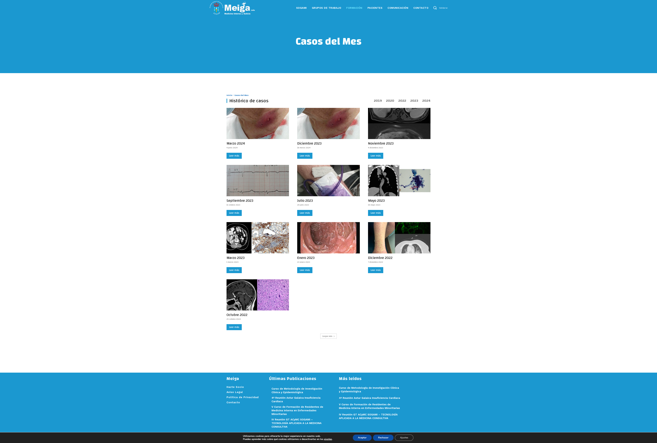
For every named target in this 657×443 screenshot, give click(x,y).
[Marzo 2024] (258, 123)
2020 (390, 100)
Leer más (234, 155)
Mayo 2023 (376, 200)
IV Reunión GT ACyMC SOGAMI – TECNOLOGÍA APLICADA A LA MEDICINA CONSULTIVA (296, 423)
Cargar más (327, 336)
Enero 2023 (305, 257)
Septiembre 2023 (240, 200)
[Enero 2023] (328, 237)
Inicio (229, 95)
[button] (434, 7)
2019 (378, 100)
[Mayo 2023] (399, 180)
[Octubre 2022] (258, 295)
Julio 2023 (305, 200)
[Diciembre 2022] (399, 237)
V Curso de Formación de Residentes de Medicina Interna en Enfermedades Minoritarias (297, 410)
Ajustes (404, 437)
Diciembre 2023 (309, 143)
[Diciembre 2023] (328, 123)
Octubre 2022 (237, 314)
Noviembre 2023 (381, 143)
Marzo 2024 (236, 143)
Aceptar (362, 437)
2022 (402, 100)
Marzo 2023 (235, 257)
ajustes (328, 439)
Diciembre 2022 (380, 257)
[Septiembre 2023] (258, 180)
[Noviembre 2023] (399, 123)
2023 (414, 100)
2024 (426, 100)
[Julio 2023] (328, 180)
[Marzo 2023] (258, 237)
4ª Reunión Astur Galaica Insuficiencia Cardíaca (369, 398)
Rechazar (383, 437)
